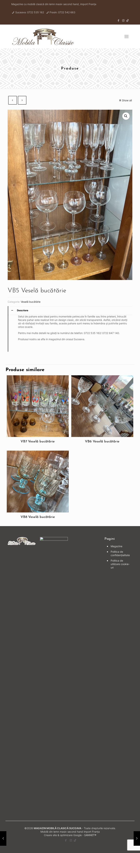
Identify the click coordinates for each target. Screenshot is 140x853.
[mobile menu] (126, 36)
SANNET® (90, 835)
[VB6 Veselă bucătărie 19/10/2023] (137, 838)
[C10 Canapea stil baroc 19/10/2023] (3, 838)
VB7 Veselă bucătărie (38, 441)
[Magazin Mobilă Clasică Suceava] (43, 36)
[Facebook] (118, 20)
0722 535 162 (35, 12)
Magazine (116, 546)
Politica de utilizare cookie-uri (120, 564)
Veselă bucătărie (30, 301)
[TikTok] (127, 20)
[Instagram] (123, 20)
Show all (127, 100)
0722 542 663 (66, 12)
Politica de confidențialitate (120, 553)
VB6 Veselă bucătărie (102, 441)
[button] (126, 116)
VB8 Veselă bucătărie (38, 517)
